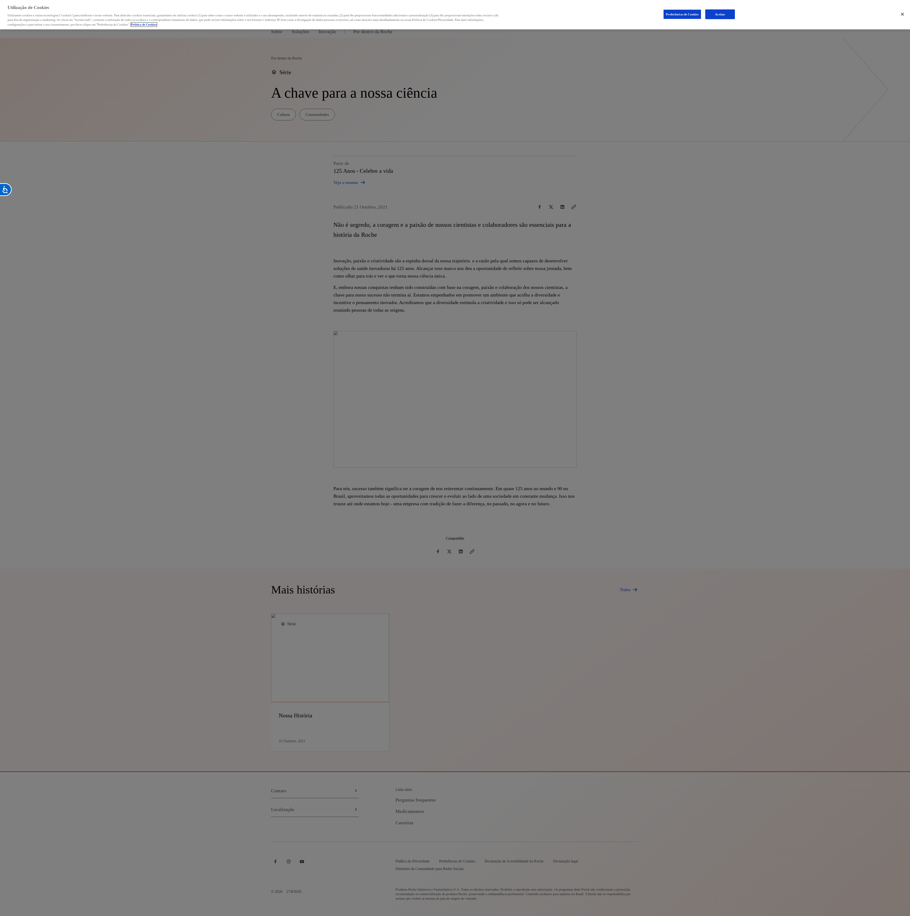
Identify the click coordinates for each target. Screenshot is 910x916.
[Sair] (902, 14)
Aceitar (720, 14)
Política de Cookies (144, 24)
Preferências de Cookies (682, 14)
